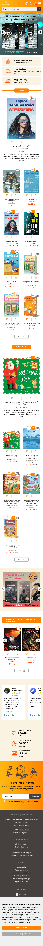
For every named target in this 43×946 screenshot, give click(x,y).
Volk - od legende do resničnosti (11, 200)
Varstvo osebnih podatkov (21, 873)
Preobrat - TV (11, 281)
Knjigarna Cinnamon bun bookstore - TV (12, 324)
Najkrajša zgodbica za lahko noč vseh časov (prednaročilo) (31, 501)
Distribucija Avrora (21, 847)
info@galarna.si (24, 833)
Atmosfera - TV (11, 241)
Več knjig (21, 336)
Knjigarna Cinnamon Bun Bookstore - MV (31, 282)
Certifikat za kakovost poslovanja (21, 856)
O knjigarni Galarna (21, 844)
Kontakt (21, 850)
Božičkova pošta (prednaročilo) (21, 402)
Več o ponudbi (20, 589)
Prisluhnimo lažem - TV (31, 241)
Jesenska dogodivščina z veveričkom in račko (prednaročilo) (11, 501)
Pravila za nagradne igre (21, 879)
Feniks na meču (31, 658)
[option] (21, 33)
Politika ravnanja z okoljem (21, 853)
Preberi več (8, 712)
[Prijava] (31, 3)
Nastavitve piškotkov (21, 934)
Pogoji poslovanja (21, 870)
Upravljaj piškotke (21, 882)
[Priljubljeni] (26, 3)
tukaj (28, 922)
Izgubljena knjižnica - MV (31, 323)
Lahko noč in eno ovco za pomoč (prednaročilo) (31, 456)
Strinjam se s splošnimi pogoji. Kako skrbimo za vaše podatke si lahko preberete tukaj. (23, 802)
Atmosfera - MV (21, 146)
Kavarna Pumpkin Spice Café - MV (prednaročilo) (12, 546)
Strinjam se (21, 928)
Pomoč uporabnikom (21, 876)
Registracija (21, 867)
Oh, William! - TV (31, 199)
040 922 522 (24, 830)
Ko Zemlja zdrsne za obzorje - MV (12, 658)
